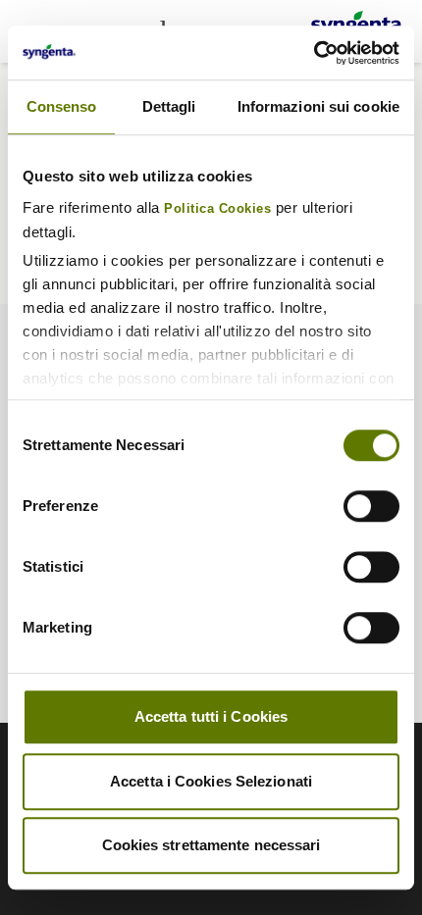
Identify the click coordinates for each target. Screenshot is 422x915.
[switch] (371, 506)
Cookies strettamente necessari (211, 845)
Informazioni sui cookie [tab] (318, 106)
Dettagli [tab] (169, 106)
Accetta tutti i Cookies (211, 716)
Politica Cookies (217, 209)
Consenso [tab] (61, 106)
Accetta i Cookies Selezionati (211, 781)
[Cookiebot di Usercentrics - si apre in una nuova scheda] (313, 53)
